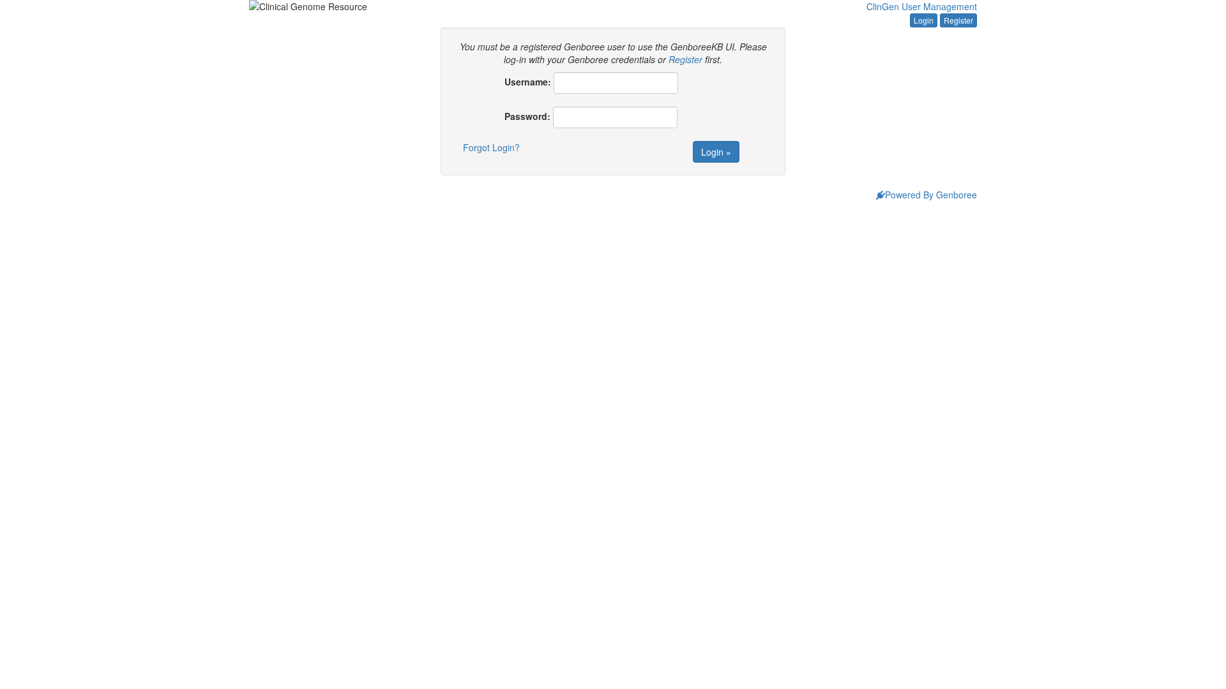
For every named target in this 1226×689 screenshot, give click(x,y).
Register (958, 20)
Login (924, 20)
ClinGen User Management (922, 6)
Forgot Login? (491, 147)
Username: (527, 81)
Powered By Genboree (931, 194)
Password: (527, 116)
